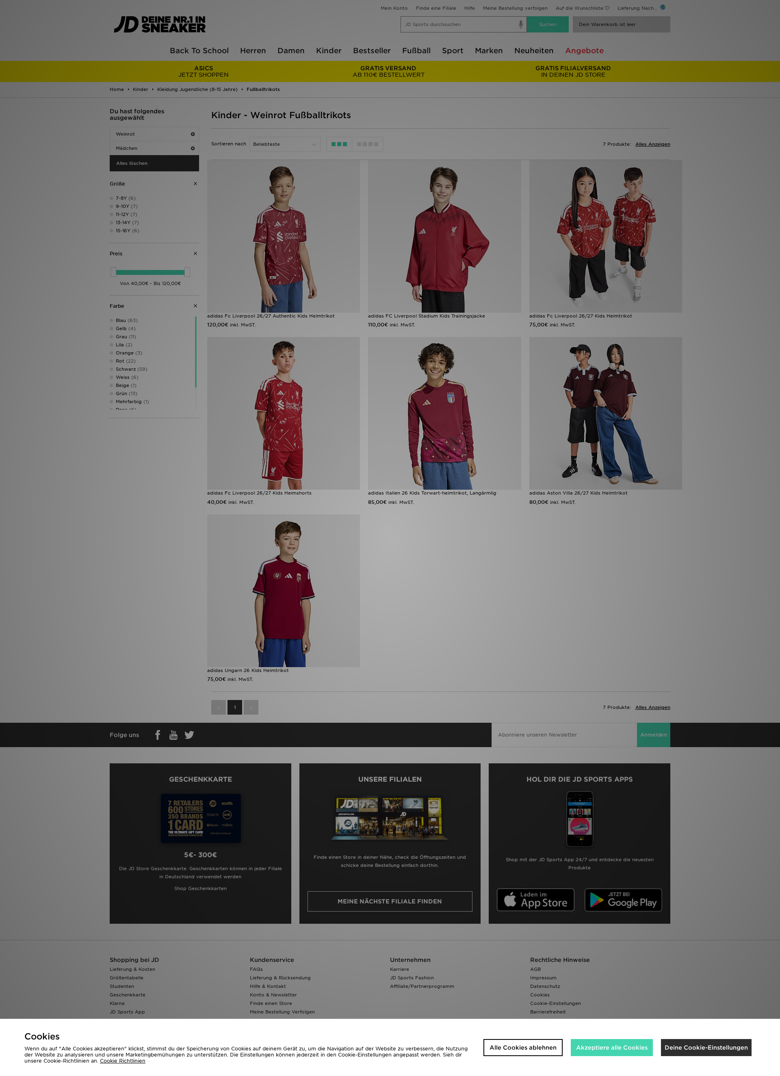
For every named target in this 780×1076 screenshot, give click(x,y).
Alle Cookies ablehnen (523, 1047)
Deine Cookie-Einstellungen (706, 1047)
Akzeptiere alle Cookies (612, 1047)
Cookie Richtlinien (122, 1061)
